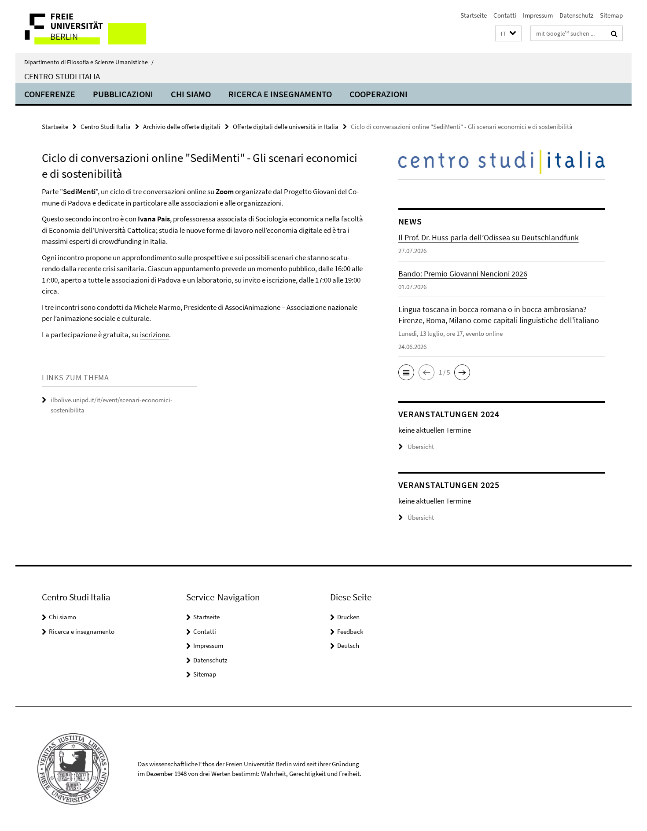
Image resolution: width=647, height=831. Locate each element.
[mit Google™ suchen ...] (614, 33)
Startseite (473, 15)
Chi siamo (191, 93)
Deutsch (348, 645)
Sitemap (611, 15)
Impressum (538, 15)
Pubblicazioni (123, 93)
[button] (508, 34)
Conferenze (49, 93)
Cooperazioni (378, 93)
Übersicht (421, 446)
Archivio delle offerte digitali (182, 126)
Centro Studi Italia (62, 76)
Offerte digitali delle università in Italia (285, 126)
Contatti (504, 15)
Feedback (350, 631)
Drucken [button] (348, 617)
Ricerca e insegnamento (280, 93)
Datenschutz (576, 15)
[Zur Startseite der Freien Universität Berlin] (89, 26)
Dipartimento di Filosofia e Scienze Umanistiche (89, 62)
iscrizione (154, 334)
